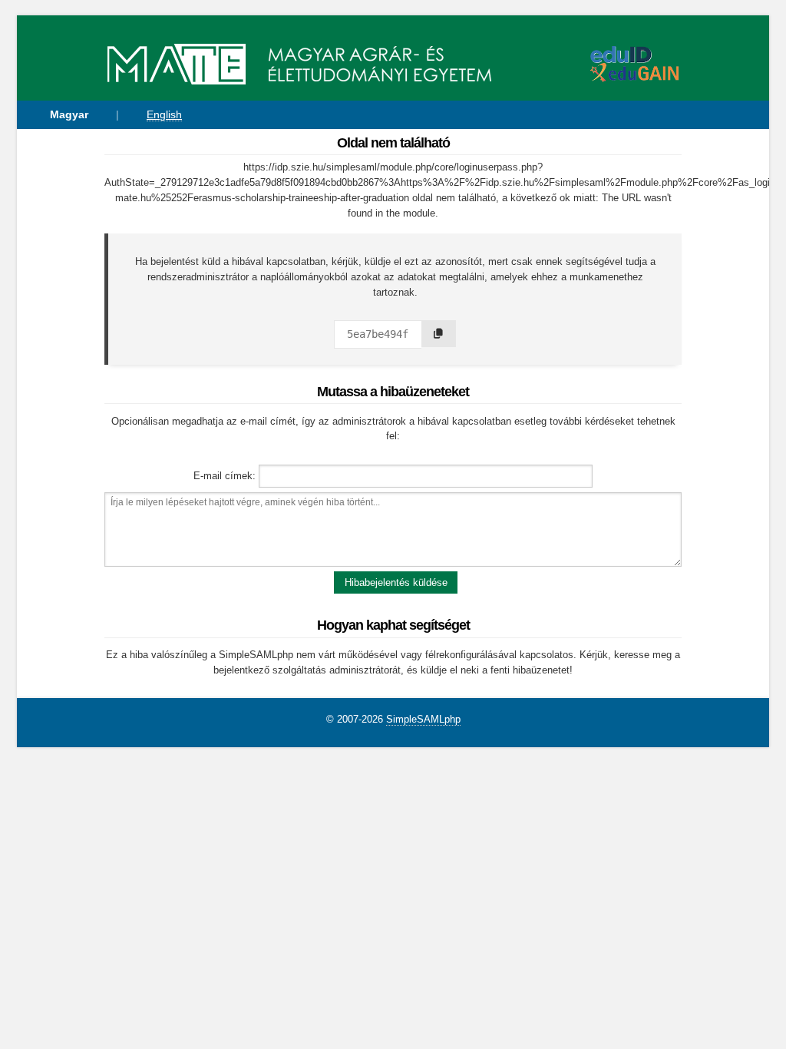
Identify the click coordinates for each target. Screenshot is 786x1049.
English (164, 114)
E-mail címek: (224, 475)
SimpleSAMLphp (423, 719)
